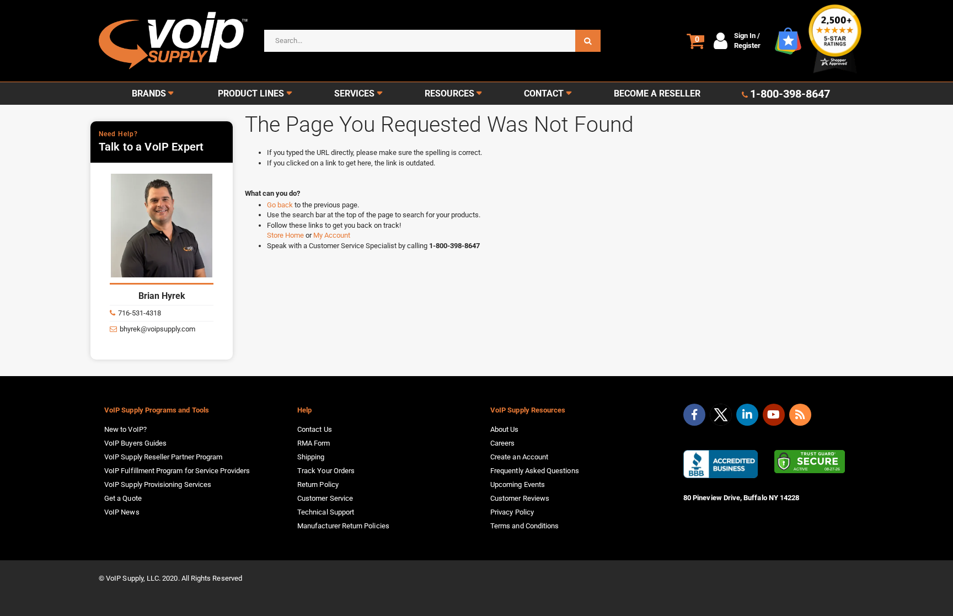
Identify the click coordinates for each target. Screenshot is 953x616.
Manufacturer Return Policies (343, 526)
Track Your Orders (326, 471)
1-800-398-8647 (790, 93)
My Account (331, 235)
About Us (504, 429)
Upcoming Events (517, 484)
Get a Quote (123, 498)
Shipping (311, 457)
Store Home (286, 235)
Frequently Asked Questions (534, 471)
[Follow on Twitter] (721, 417)
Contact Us (314, 429)
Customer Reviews (519, 498)
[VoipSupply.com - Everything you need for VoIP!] (173, 40)
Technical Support (325, 512)
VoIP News (122, 512)
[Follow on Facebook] (694, 415)
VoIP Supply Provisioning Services (157, 484)
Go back (281, 205)
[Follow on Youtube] (774, 415)
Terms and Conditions (524, 526)
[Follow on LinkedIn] (747, 415)
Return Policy (318, 484)
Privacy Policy (512, 512)
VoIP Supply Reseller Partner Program (163, 457)
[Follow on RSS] (800, 415)
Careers (502, 443)
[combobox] (432, 41)
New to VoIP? (125, 429)
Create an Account (519, 457)
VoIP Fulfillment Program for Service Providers (177, 471)
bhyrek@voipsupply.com (157, 329)
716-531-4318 (139, 313)
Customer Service (325, 498)
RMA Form (313, 443)
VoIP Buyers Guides (135, 443)
